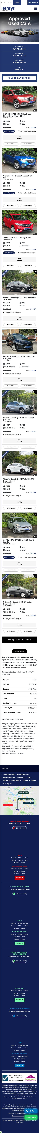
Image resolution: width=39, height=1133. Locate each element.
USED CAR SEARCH (20, 78)
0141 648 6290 (21, 961)
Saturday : (14, 860)
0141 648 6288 (21, 1015)
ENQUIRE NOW (28, 144)
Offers (29, 777)
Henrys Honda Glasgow (19, 821)
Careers (17, 2)
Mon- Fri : (14, 923)
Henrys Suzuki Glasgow (19, 1009)
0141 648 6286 (21, 893)
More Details (11, 144)
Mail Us (18, 878)
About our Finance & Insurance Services (19, 1113)
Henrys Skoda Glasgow (19, 887)
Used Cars (5, 769)
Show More (19, 651)
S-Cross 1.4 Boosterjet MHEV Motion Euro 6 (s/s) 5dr (17, 604)
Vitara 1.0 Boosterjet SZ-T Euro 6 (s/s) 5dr (19, 298)
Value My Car (7, 784)
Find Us (33, 780)
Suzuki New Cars (9, 777)
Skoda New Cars (23, 774)
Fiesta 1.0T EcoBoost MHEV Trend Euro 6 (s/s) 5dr (19, 358)
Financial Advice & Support (19, 1116)
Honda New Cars (9, 774)
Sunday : (16, 862)
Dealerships (32, 2)
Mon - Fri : (14, 858)
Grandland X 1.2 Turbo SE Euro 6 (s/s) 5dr (18, 178)
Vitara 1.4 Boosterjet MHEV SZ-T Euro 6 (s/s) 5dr (18, 420)
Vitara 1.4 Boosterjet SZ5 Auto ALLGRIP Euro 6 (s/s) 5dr (19, 481)
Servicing (15, 780)
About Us (25, 780)
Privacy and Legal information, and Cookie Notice (19, 1089)
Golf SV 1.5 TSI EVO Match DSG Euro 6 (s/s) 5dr (18, 542)
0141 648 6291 (21, 828)
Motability (6, 780)
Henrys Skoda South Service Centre (19, 953)
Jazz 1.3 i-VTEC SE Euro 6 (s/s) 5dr (16, 238)
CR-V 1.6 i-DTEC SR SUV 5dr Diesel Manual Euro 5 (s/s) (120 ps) (17, 116)
